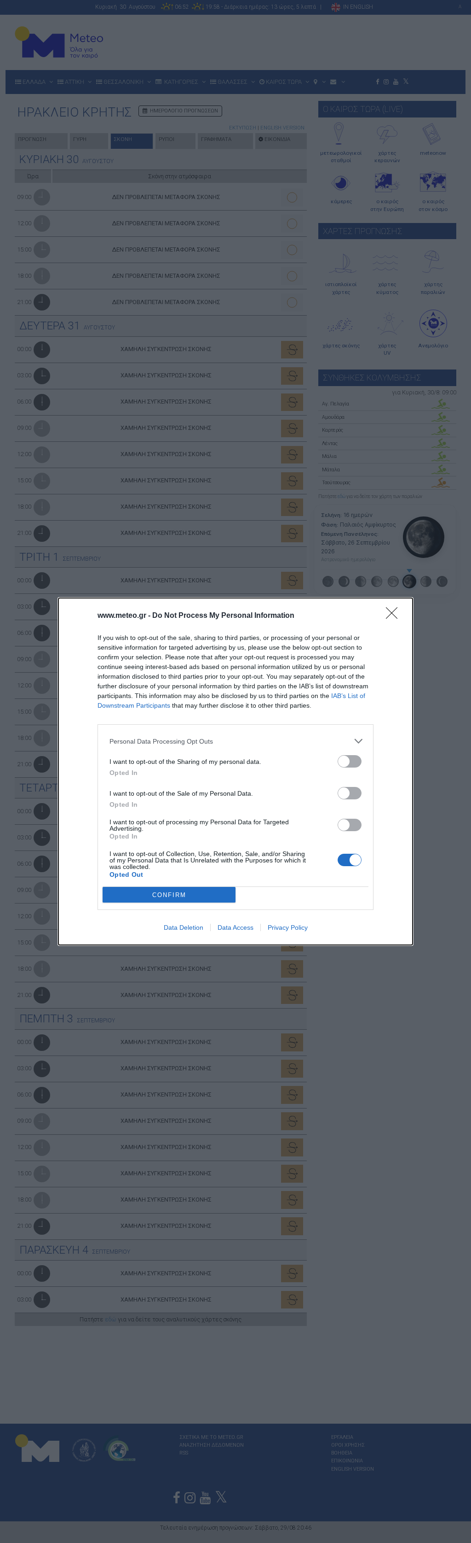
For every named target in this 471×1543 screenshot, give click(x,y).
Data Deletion (183, 927)
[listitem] (235, 741)
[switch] (350, 761)
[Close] (394, 616)
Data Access (235, 927)
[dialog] (235, 771)
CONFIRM (169, 895)
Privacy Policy (288, 927)
